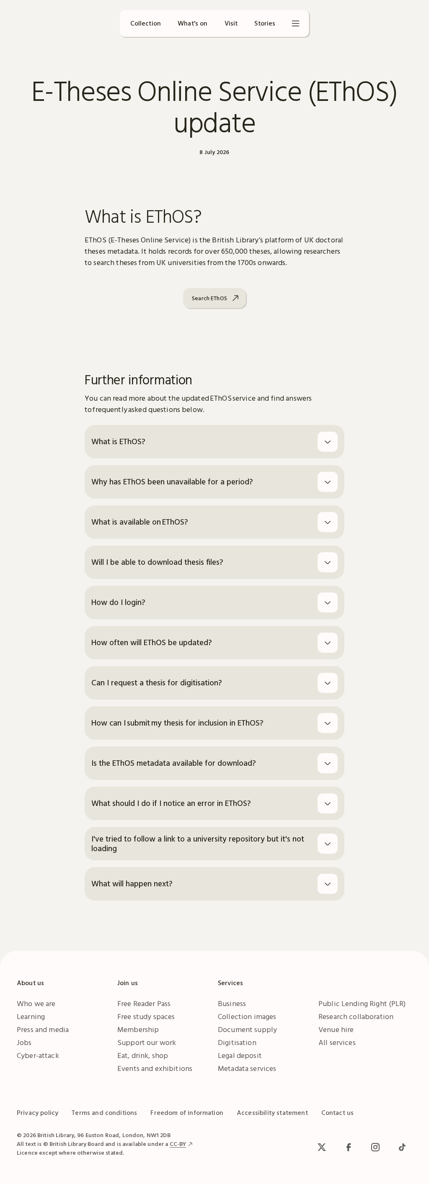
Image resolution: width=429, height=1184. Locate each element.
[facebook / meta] (349, 1147)
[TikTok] (402, 1147)
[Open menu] (296, 23)
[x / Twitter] (322, 1147)
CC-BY (178, 1144)
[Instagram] (375, 1147)
